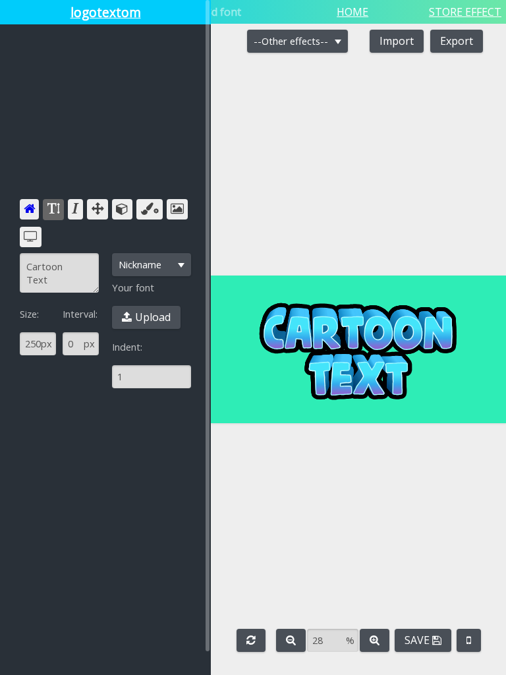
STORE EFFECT (465, 12)
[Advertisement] (105, 116)
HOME (352, 12)
